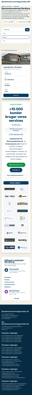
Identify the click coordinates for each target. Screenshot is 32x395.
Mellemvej (7, 287)
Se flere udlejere (16, 183)
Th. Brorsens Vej (9, 282)
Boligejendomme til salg (8, 373)
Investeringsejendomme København (11, 388)
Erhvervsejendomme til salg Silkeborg (12, 347)
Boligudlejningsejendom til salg (10, 376)
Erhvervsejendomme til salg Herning (11, 361)
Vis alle (17, 298)
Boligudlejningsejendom (8, 362)
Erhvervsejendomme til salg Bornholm (12, 352)
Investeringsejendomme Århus (10, 389)
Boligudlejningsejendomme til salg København (14, 383)
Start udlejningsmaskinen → (16, 175)
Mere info (16, 95)
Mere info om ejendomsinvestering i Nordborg (15, 17)
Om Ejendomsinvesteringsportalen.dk (12, 326)
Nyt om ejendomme (7, 328)
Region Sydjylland (6, 6)
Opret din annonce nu (16, 164)
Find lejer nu (16, 170)
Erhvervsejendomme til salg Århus (11, 350)
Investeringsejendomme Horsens (11, 365)
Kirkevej (7, 279)
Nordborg (16, 6)
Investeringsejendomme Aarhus (10, 364)
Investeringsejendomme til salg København (13, 377)
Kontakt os (4, 329)
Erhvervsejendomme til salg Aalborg (11, 341)
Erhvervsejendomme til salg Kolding (11, 349)
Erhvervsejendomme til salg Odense (11, 338)
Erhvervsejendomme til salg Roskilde (12, 371)
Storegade (7, 277)
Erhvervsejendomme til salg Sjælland (12, 337)
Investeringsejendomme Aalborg (10, 386)
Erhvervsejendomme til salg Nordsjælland (13, 385)
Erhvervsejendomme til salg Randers (12, 353)
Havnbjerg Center (10, 284)
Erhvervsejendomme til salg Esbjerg (11, 340)
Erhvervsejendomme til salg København (12, 335)
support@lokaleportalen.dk (9, 317)
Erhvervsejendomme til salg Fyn (10, 359)
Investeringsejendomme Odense (10, 374)
